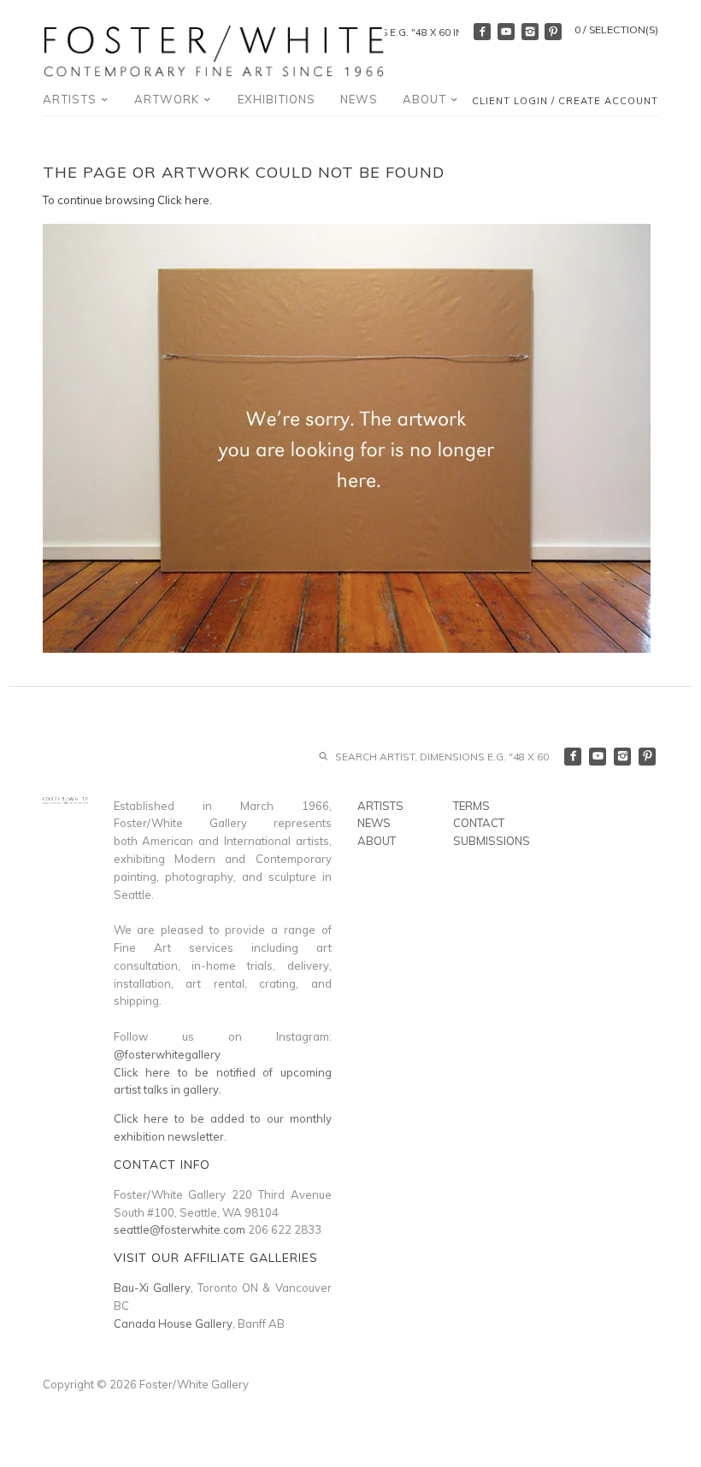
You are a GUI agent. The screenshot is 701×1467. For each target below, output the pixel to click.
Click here (183, 200)
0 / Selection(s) (616, 29)
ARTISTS (380, 806)
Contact (478, 823)
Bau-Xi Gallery (152, 1287)
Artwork (168, 99)
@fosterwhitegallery (167, 1054)
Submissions (491, 841)
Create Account (608, 101)
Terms (471, 806)
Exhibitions (276, 99)
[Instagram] (530, 31)
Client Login (510, 101)
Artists (71, 99)
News (359, 99)
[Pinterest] (553, 31)
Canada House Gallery (173, 1323)
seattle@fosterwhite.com (179, 1229)
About (426, 99)
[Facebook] (482, 31)
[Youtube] (506, 31)
